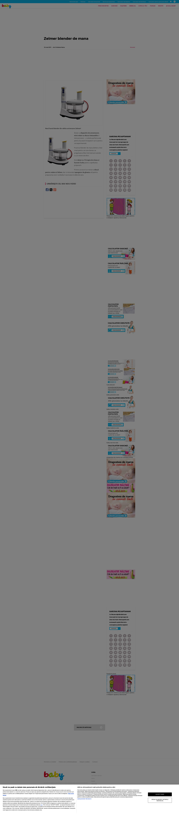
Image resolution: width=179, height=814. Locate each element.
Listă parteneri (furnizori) (84, 799)
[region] (89, 799)
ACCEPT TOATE (160, 794)
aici (42, 805)
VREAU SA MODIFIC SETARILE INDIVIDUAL (159, 800)
